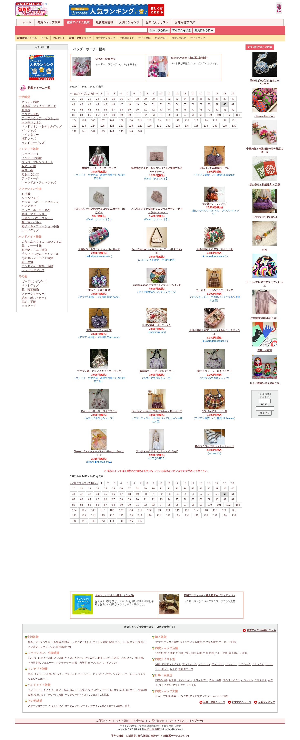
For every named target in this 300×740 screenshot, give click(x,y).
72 (153, 109)
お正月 (172, 680)
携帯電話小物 (63, 646)
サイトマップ (197, 38)
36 (201, 98)
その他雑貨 (35, 700)
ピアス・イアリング (108, 662)
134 (187, 125)
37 (209, 98)
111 (140, 120)
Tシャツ (32, 657)
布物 (61, 694)
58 (209, 104)
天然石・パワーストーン (37, 218)
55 (185, 104)
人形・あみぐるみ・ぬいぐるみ (42, 241)
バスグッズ (29, 130)
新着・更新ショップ (214, 702)
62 (73, 109)
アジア (159, 642)
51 (153, 104)
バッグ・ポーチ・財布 (36, 210)
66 (105, 109)
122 (74, 125)
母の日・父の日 (231, 680)
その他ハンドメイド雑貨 (37, 258)
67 (113, 109)
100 (210, 115)
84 (81, 115)
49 (137, 104)
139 (234, 125)
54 (177, 104)
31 (161, 98)
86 (97, 115)
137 (215, 125)
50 (145, 104)
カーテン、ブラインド (64, 674)
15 (200, 93)
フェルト (95, 694)
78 (201, 109)
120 (224, 120)
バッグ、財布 (111, 657)
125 (102, 125)
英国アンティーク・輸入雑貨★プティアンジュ (209, 595)
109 (121, 120)
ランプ (142, 674)
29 (145, 98)
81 (224, 109)
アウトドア (178, 685)
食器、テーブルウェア (40, 641)
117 (196, 120)
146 (131, 131)
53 (169, 104)
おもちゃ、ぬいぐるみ (56, 689)
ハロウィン (247, 680)
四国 (211, 653)
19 (232, 93)
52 (161, 104)
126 (112, 125)
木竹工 (105, 694)
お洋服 (26, 193)
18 (224, 93)
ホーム (27, 22)
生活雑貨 (33, 636)
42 (81, 104)
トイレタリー (30, 134)
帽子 (100, 657)
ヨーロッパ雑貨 (227, 642)
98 (193, 115)
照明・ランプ (30, 174)
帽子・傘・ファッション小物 (40, 226)
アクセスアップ (198, 696)
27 (129, 98)
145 (121, 131)
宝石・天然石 (79, 662)
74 (169, 109)
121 (234, 120)
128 (131, 125)
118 (205, 120)
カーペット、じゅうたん (91, 674)
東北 (166, 653)
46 (113, 104)
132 (168, 125)
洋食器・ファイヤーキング (39, 106)
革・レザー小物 (32, 245)
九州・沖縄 (221, 653)
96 (177, 115)
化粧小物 (138, 657)
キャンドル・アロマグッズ (39, 182)
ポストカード (108, 705)
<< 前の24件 (77, 93)
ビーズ (91, 662)
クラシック (245, 664)
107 (102, 120)
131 (159, 125)
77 (193, 109)
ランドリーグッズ (33, 142)
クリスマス (260, 680)
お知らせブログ (185, 22)
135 (196, 125)
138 (224, 125)
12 (177, 93)
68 (121, 109)
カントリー (231, 664)
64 (89, 109)
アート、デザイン (90, 705)
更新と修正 (161, 38)
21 (81, 98)
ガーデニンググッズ (34, 281)
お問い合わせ (178, 38)
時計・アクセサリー (34, 214)
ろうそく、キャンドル (124, 674)
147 (140, 131)
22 (89, 98)
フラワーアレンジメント (37, 162)
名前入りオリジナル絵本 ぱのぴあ (114, 595)
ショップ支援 (162, 696)
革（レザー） (129, 689)
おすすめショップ (105, 38)
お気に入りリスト (157, 22)
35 (193, 98)
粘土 (36, 694)
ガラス (117, 689)
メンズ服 (59, 657)
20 (73, 98)
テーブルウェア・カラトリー (40, 118)
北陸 (193, 653)
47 (121, 104)
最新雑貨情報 (104, 22)
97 (185, 115)
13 (184, 93)
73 (161, 109)
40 (232, 98)
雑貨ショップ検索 (49, 22)
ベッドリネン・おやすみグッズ (42, 126)
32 (169, 98)
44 (97, 104)
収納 (111, 641)
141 (84, 131)
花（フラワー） (48, 694)
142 (93, 131)
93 (153, 115)
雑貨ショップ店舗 (166, 648)
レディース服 (45, 657)
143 (102, 131)
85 (89, 115)
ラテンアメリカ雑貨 (191, 642)
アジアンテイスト (171, 664)
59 (217, 104)
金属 (140, 689)
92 (145, 115)
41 (73, 104)
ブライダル (165, 685)
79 (209, 109)
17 (216, 93)
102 (228, 115)
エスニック (204, 664)
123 (84, 125)
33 (177, 98)
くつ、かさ (126, 657)
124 (93, 125)
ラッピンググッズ (33, 270)
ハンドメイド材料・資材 (37, 266)
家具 (30, 674)
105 (84, 120)
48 (129, 104)
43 (89, 104)
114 (168, 120)
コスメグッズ (30, 230)
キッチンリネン (32, 122)
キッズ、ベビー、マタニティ (81, 657)
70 (137, 109)
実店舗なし (235, 653)
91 (137, 115)
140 (74, 131)
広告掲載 (139, 720)
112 (149, 120)
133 (178, 125)
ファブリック (30, 154)
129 (140, 125)
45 (105, 104)
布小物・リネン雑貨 (34, 249)
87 (105, 115)
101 (219, 115)
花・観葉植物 (30, 289)
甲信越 (179, 653)
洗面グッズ (29, 138)
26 (121, 98)
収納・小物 (29, 166)
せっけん (95, 689)
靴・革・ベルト (32, 222)
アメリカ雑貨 (171, 642)
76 (185, 109)
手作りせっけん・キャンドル (40, 254)
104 (74, 120)
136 (206, 125)
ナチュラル (258, 664)
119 (215, 120)
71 (145, 109)
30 (153, 98)
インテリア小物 (42, 674)
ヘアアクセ (29, 206)
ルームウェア (30, 197)
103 (238, 115)
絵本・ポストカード (34, 297)
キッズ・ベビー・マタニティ (40, 202)
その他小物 (34, 662)
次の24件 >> (91, 93)
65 (97, 109)
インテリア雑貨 (32, 158)
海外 (244, 653)
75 (177, 109)
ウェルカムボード (38, 678)
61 (232, 104)
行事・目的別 (163, 675)
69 (129, 109)
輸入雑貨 (161, 636)
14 (192, 93)
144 (112, 131)
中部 (187, 653)
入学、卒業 (215, 680)
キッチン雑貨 (30, 102)
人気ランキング (129, 22)
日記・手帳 (29, 301)
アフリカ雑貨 (210, 642)
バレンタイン (184, 680)
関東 (172, 653)
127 (121, 125)
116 (187, 120)
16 (208, 93)
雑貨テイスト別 (165, 659)
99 (201, 115)
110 (131, 120)
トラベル (191, 685)
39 (224, 98)
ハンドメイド (35, 689)
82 (232, 109)
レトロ (173, 669)
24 (105, 98)
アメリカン (218, 664)
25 (113, 98)
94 (161, 115)
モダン (165, 669)
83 (73, 115)
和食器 (26, 110)
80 (217, 109)
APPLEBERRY (152, 729)
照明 (108, 674)
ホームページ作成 (218, 696)
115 (177, 120)
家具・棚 (27, 170)
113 (159, 120)
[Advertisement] (156, 561)
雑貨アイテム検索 (78, 22)
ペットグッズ (30, 285)
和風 (157, 664)
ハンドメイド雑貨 (39, 684)
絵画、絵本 (123, 705)
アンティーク (30, 178)
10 (161, 93)
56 (193, 104)
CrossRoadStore (105, 58)
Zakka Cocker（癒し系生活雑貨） (190, 57)
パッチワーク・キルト (77, 694)
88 (113, 115)
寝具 (140, 641)
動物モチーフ (186, 669)
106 (93, 120)
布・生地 (27, 262)
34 (185, 98)
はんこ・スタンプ (79, 689)
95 (169, 115)
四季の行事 (161, 680)
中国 (205, 653)
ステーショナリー (33, 293)
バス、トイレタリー (126, 641)
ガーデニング (72, 705)
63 (81, 109)
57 (201, 104)
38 (217, 98)
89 (121, 115)
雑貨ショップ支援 (166, 691)
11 (169, 93)
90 (129, 115)
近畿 (199, 653)
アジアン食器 (30, 114)
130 (149, 125)
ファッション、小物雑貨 (43, 652)
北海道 (159, 653)
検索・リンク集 (179, 696)
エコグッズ (29, 306)
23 (97, 98)
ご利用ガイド (126, 38)
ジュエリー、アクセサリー (56, 662)
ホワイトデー (200, 680)
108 (112, 120)
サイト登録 (144, 38)
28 (137, 98)
